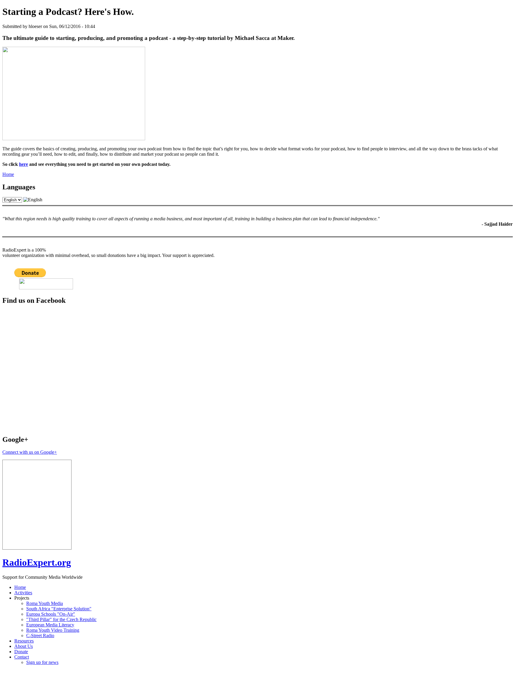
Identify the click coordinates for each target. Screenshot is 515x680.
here (23, 164)
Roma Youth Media (44, 603)
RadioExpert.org (36, 562)
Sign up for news (42, 662)
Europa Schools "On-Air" (50, 614)
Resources (24, 640)
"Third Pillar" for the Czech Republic (61, 619)
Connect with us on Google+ (29, 452)
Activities (23, 592)
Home (8, 174)
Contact (21, 656)
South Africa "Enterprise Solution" (58, 608)
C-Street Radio (40, 635)
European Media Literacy (50, 624)
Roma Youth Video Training (52, 630)
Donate (21, 651)
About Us (23, 646)
